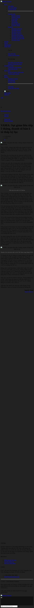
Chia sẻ (6, 114)
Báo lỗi (6, 116)
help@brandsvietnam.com (11, 577)
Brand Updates (8, 121)
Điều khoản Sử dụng (10, 560)
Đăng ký (6, 94)
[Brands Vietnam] (6, 1)
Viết (2, 97)
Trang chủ (7, 119)
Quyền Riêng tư (9, 562)
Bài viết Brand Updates (6, 111)
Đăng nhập (7, 93)
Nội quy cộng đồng (10, 563)
